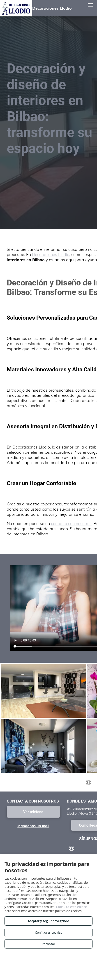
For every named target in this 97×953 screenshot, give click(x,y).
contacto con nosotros (71, 523)
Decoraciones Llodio (50, 254)
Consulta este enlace (71, 907)
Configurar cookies (48, 932)
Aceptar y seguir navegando (48, 921)
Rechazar (48, 944)
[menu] (90, 4)
